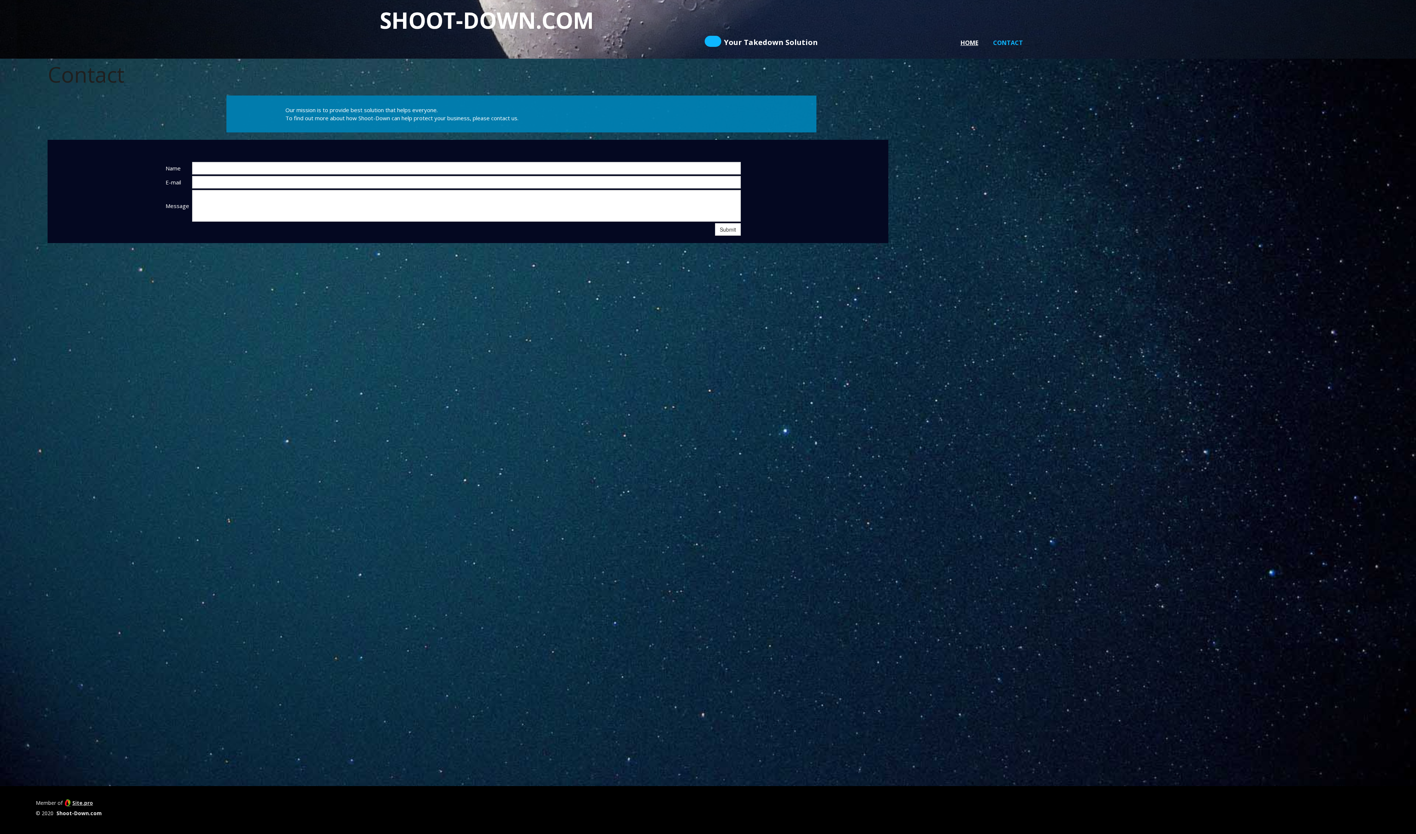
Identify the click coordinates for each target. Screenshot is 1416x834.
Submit (728, 229)
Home (969, 43)
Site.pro (82, 802)
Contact (1008, 43)
